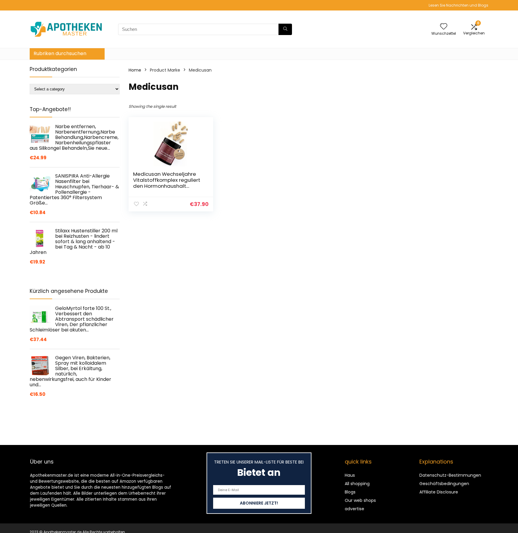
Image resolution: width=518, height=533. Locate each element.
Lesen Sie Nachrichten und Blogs (458, 5)
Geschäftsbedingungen (444, 484)
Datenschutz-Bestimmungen (450, 475)
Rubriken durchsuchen (60, 53)
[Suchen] (285, 29)
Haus (350, 475)
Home (135, 70)
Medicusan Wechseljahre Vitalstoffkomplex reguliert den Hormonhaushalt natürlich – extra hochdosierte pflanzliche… (166, 186)
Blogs (350, 492)
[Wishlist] (443, 27)
